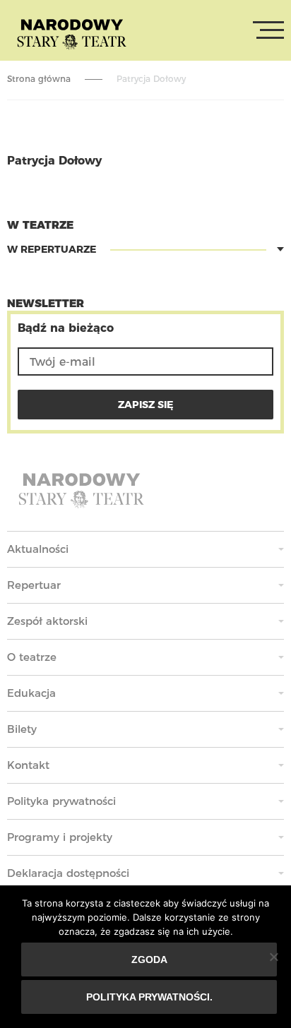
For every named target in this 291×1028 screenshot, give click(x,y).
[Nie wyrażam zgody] (273, 957)
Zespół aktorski (47, 621)
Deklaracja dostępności (68, 873)
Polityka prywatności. (149, 997)
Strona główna (39, 78)
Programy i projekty (59, 837)
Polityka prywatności (61, 801)
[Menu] (268, 30)
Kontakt (28, 765)
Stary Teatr (71, 33)
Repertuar (34, 585)
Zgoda (149, 959)
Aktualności (38, 549)
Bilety (22, 729)
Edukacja (31, 693)
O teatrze (32, 657)
